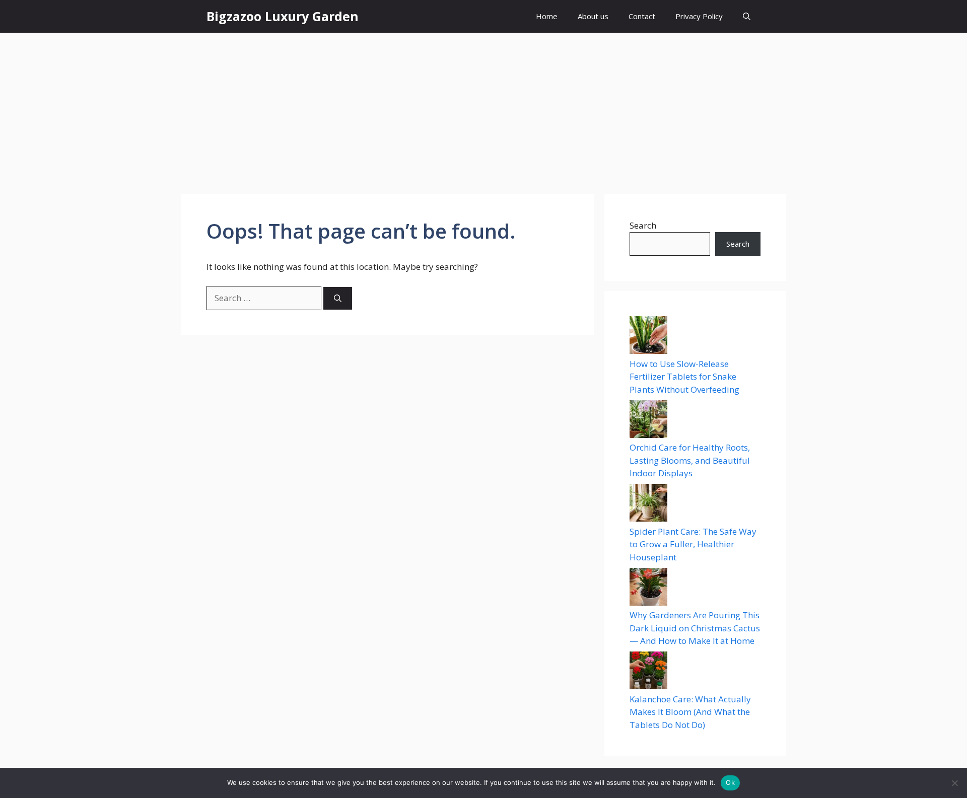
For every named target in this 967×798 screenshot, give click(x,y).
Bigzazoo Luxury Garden (282, 16)
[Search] (337, 298)
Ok (730, 782)
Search (643, 225)
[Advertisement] (483, 108)
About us (593, 16)
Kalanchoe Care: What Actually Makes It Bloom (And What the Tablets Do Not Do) (690, 712)
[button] (747, 16)
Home (547, 16)
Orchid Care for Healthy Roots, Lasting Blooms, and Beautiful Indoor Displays (690, 460)
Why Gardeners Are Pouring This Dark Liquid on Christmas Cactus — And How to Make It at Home (695, 627)
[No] (954, 783)
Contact (642, 16)
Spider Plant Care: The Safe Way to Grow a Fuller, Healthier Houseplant (693, 544)
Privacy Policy (699, 16)
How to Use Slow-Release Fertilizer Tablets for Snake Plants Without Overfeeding (684, 376)
